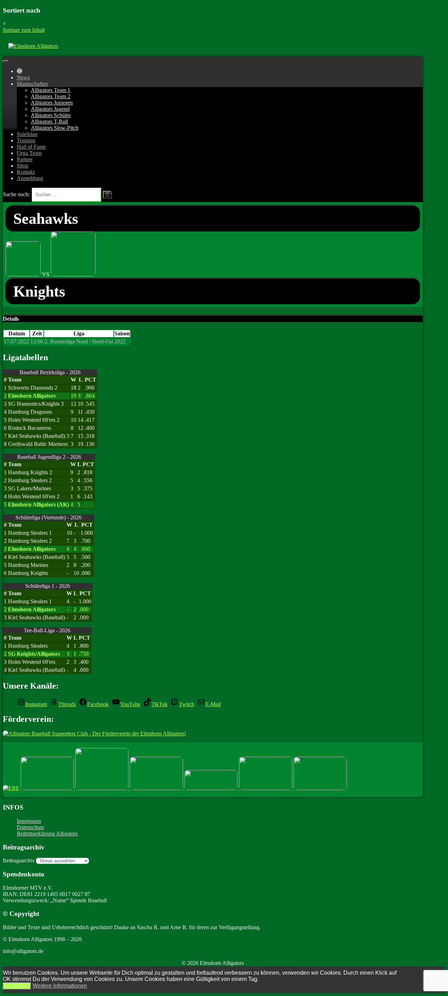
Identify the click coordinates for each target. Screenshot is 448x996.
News (23, 77)
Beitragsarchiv (19, 860)
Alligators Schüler (51, 115)
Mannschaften (32, 84)
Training (26, 140)
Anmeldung (30, 178)
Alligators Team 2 (50, 96)
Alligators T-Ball (49, 121)
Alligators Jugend (50, 109)
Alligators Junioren (52, 103)
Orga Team (29, 153)
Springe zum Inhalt (24, 30)
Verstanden (17, 986)
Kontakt (26, 172)
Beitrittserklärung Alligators (47, 834)
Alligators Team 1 (50, 90)
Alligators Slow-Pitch (54, 128)
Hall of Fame (31, 147)
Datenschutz (30, 827)
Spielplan (27, 134)
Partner (25, 159)
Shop (22, 166)
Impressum (29, 821)
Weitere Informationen (60, 986)
